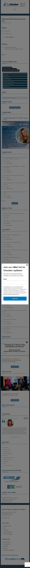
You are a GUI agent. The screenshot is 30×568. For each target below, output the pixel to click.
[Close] (27, 265)
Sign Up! (15, 298)
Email (5, 279)
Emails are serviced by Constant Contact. (11, 294)
